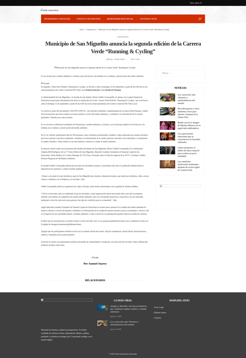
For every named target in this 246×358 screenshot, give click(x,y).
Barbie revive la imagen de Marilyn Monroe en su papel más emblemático (189, 125)
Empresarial (123, 37)
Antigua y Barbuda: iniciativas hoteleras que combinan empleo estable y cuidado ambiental (128, 309)
